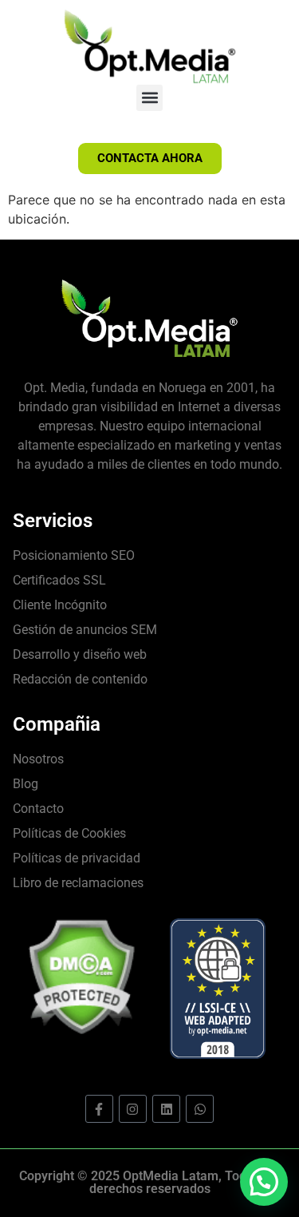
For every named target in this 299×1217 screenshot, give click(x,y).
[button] (149, 98)
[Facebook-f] (99, 1109)
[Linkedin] (166, 1109)
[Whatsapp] (200, 1109)
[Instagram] (133, 1109)
